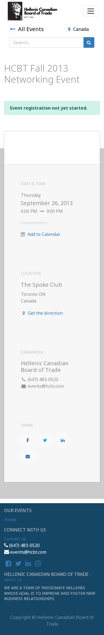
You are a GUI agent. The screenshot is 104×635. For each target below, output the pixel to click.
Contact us (15, 539)
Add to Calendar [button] (43, 234)
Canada (81, 29)
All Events (31, 29)
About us (13, 579)
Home (10, 519)
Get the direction (45, 313)
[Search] (88, 42)
